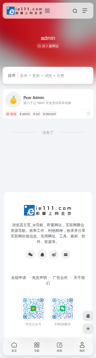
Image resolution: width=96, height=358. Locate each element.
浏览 (48, 75)
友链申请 (18, 277)
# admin (25, 114)
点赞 (60, 75)
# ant (36, 114)
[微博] (54, 254)
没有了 (48, 132)
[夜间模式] (88, 328)
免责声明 (39, 277)
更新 (36, 75)
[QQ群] (42, 254)
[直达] (88, 113)
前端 (13, 114)
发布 (23, 75)
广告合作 (60, 277)
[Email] (65, 254)
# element (49, 114)
